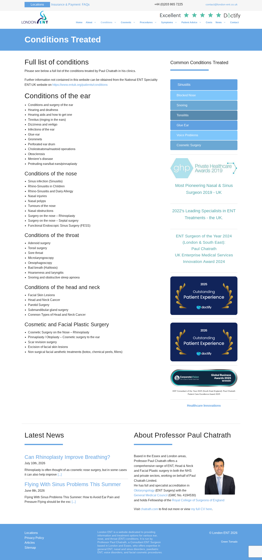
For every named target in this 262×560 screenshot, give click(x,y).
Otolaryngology (144, 490)
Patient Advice (189, 22)
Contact (234, 22)
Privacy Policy (34, 537)
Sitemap (30, 547)
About (89, 22)
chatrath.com (149, 509)
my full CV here (201, 509)
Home (79, 22)
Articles (30, 542)
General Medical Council (151, 495)
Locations (37, 4)
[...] (60, 474)
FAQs (86, 4)
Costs (209, 22)
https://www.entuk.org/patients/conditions (80, 84)
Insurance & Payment (65, 4)
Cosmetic (126, 22)
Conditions (106, 22)
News (219, 22)
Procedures (146, 22)
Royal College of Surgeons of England (198, 500)
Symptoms (167, 22)
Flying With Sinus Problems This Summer (73, 484)
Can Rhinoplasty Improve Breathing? (67, 457)
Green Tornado (229, 541)
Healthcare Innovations (204, 405)
